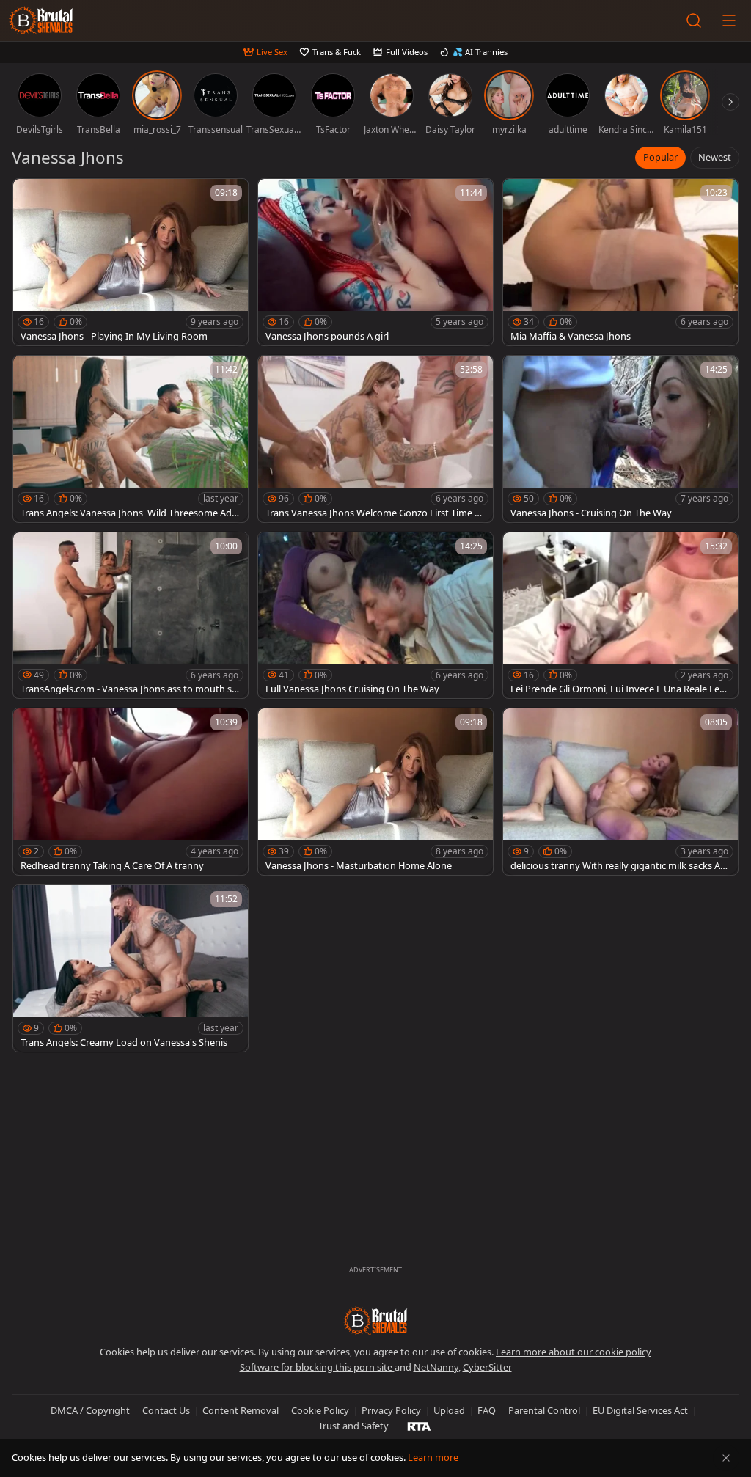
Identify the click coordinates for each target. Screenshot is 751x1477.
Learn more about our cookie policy (573, 1351)
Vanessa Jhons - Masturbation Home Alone (358, 866)
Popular (660, 157)
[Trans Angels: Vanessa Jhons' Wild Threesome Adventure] (130, 439)
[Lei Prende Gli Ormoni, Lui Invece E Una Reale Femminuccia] (620, 615)
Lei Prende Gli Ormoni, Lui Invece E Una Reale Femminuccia (619, 689)
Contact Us (166, 1410)
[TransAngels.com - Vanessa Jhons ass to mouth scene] (130, 615)
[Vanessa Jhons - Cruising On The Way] (620, 439)
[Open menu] (729, 20)
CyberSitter (487, 1367)
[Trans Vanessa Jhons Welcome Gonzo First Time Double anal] (375, 439)
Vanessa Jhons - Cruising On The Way (591, 513)
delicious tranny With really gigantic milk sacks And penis (618, 866)
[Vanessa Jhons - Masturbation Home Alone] (375, 791)
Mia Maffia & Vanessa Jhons (570, 336)
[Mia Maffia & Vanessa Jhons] (620, 262)
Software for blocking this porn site (317, 1367)
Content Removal (240, 1410)
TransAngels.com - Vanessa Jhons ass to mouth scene (128, 689)
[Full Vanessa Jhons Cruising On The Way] (375, 615)
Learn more (433, 1457)
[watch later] (31, 196)
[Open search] (694, 20)
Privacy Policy (391, 1410)
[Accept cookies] (726, 1458)
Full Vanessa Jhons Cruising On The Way (352, 689)
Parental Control (544, 1410)
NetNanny (436, 1367)
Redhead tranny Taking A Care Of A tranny (112, 866)
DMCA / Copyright (90, 1410)
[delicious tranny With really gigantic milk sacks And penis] (620, 791)
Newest (714, 157)
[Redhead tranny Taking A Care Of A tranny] (130, 791)
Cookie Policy (320, 1410)
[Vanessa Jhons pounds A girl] (375, 262)
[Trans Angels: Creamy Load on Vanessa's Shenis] (130, 968)
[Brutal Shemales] (41, 20)
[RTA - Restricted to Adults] (419, 1425)
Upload (449, 1410)
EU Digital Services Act (640, 1410)
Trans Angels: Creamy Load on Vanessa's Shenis (124, 1042)
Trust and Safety (353, 1425)
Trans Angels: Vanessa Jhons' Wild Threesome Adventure (129, 513)
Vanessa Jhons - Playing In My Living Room (114, 336)
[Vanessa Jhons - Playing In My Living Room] (130, 262)
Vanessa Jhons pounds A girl (327, 336)
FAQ (486, 1410)
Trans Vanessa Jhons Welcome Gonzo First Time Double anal (373, 513)
